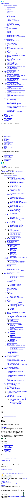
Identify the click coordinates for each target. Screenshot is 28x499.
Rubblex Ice (12, 246)
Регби (8, 12)
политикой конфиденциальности (17, 496)
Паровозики (13, 336)
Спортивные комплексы (13, 35)
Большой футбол (14, 185)
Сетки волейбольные (15, 210)
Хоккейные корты (14, 215)
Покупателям (7, 116)
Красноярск (7, 139)
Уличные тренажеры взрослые (17, 261)
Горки (8, 52)
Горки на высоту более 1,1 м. (17, 305)
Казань (5, 138)
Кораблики (12, 339)
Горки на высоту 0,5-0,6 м (16, 302)
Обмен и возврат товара (10, 458)
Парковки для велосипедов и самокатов (17, 79)
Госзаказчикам (7, 119)
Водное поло (10, 11)
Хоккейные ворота (14, 217)
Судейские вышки (11, 19)
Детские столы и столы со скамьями (16, 55)
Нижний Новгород (8, 142)
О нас (5, 114)
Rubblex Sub (13, 256)
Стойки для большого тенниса (17, 178)
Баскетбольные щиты (15, 233)
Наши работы (7, 451)
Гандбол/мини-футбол (15, 186)
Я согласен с (5, 496)
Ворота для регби (14, 205)
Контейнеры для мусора (13, 74)
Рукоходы (9, 32)
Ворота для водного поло (16, 201)
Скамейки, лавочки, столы (13, 76)
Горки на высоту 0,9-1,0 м (16, 304)
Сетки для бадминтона (15, 197)
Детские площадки (8, 39)
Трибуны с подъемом (12, 107)
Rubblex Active (13, 248)
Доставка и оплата (8, 115)
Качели (8, 47)
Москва (5, 140)
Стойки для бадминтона (16, 195)
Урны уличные (10, 72)
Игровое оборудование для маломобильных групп (13, 68)
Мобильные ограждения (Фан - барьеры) (17, 25)
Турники (9, 31)
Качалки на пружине (12, 44)
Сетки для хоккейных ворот (17, 218)
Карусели (9, 51)
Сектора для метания (12, 21)
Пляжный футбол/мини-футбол (18, 187)
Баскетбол (9, 17)
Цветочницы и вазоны (12, 80)
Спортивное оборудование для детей (16, 66)
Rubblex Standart (14, 245)
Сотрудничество (8, 118)
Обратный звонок (5, 460)
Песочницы (10, 41)
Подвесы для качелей (15, 294)
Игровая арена (10, 23)
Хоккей (8, 15)
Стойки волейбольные (15, 209)
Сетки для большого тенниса (17, 182)
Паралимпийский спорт (13, 20)
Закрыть (3, 485)
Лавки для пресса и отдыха (13, 37)
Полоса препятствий (12, 63)
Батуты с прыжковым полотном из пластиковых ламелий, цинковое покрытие (15, 86)
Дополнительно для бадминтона (18, 198)
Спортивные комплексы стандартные (16, 279)
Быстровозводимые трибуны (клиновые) (17, 106)
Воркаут (6, 27)
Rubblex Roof (13, 253)
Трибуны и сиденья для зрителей (12, 98)
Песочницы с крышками (16, 286)
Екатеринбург (7, 136)
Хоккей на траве (11, 16)
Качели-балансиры (14, 296)
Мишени (9, 45)
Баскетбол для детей (12, 43)
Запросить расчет (5, 3)
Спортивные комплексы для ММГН (16, 36)
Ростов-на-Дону (14, 128)
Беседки (12, 308)
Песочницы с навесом (15, 285)
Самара (5, 146)
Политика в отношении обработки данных (14, 479)
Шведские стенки (11, 29)
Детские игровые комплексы (14, 59)
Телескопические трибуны (13, 104)
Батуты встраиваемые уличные (11, 83)
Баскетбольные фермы (15, 234)
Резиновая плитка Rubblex (13, 24)
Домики (9, 56)
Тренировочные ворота (15, 191)
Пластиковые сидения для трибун (18, 398)
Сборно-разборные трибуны (14, 103)
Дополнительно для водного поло (18, 202)
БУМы (11, 320)
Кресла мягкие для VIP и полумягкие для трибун (16, 402)
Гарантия (6, 456)
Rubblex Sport (13, 249)
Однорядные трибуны (12, 100)
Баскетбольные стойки (15, 232)
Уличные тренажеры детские (17, 262)
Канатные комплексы (12, 64)
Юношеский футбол (15, 190)
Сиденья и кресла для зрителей (14, 111)
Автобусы (12, 333)
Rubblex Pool (13, 250)
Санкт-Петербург (8, 147)
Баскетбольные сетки (15, 236)
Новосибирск (7, 143)
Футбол (8, 8)
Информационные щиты (13, 78)
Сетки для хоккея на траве (16, 225)
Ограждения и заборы (12, 82)
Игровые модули (11, 62)
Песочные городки (14, 282)
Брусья (8, 33)
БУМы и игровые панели (13, 58)
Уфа (5, 148)
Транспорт (9, 60)
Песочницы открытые (15, 284)
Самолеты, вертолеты (15, 337)
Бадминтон (9, 9)
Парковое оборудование (10, 71)
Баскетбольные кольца (15, 237)
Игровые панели (14, 321)
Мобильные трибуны (12, 99)
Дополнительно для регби (16, 206)
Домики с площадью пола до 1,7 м (18, 315)
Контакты (6, 120)
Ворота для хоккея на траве (16, 224)
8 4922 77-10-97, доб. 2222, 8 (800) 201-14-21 (12, 171)
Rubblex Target (13, 254)
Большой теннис (11, 7)
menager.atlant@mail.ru (6, 469)
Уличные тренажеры (12, 28)
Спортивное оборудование (10, 5)
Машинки (12, 335)
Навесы (11, 311)
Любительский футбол (15, 189)
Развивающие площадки (13, 70)
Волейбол (9, 13)
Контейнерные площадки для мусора (16, 75)
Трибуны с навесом (11, 102)
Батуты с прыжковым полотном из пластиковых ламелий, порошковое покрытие (16, 90)
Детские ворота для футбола (17, 193)
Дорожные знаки (14, 340)
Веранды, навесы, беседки (13, 54)
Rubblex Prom (13, 252)
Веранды (12, 309)
